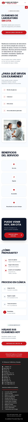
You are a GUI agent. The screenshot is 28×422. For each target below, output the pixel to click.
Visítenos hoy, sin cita (13, 343)
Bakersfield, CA (7, 368)
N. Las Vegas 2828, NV (9, 384)
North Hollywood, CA (8, 374)
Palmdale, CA (6, 377)
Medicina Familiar (9, 404)
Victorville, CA (6, 379)
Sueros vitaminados (9, 407)
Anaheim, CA (8, 366)
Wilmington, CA (7, 380)
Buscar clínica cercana (13, 32)
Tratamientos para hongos (11, 409)
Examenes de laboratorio (11, 399)
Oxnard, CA (6, 376)
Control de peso (9, 393)
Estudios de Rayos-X (10, 398)
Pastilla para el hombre (10, 406)
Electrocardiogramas (10, 396)
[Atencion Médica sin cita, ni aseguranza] (10, 3)
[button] (25, 2)
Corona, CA (6, 369)
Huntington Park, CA (8, 373)
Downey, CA (6, 371)
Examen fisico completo (10, 401)
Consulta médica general (11, 392)
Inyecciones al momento (11, 403)
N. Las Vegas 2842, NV (9, 382)
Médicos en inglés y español (12, 395)
